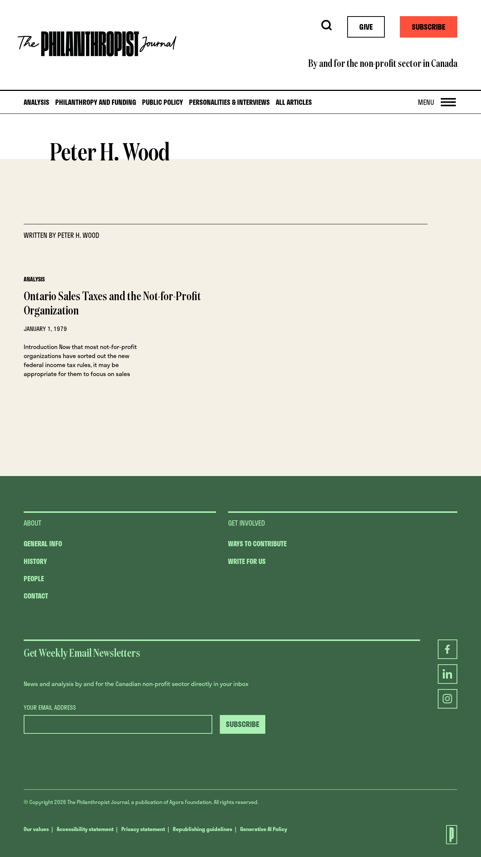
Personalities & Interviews (229, 102)
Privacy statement (143, 829)
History (35, 561)
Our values (36, 829)
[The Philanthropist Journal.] (444, 834)
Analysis (36, 102)
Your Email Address (50, 707)
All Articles (294, 102)
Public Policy (162, 102)
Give (366, 26)
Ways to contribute (257, 543)
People (34, 578)
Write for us (247, 561)
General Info (43, 543)
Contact (36, 596)
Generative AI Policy (263, 829)
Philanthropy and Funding (95, 102)
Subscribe (428, 26)
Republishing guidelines (202, 829)
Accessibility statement (85, 829)
